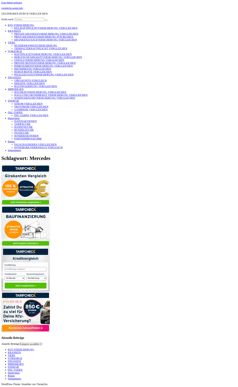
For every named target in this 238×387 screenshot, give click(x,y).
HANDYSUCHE (23, 127)
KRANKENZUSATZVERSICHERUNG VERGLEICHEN (45, 39)
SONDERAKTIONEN (26, 135)
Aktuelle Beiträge (10, 344)
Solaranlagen (14, 150)
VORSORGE (15, 51)
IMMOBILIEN (16, 89)
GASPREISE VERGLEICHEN (31, 109)
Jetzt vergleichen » (25, 285)
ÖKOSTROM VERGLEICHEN (31, 106)
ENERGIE (13, 100)
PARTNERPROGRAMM (27, 138)
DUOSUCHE (21, 132)
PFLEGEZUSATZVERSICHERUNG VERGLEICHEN (44, 74)
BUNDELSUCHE (24, 130)
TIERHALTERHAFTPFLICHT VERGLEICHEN (40, 48)
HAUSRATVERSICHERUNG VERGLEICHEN (40, 92)
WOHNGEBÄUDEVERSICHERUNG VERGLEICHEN (44, 98)
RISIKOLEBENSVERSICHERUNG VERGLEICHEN (43, 66)
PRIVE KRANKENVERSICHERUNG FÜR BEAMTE (44, 36)
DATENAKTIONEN (25, 121)
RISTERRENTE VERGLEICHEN (32, 68)
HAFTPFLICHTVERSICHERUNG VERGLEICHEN (43, 54)
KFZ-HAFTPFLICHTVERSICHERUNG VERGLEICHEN (46, 28)
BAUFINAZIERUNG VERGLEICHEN (35, 86)
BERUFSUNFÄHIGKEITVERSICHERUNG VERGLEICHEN (48, 57)
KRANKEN (14, 31)
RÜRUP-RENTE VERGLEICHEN (33, 71)
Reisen (11, 141)
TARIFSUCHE (22, 124)
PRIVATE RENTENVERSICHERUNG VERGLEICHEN (45, 63)
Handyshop (14, 118)
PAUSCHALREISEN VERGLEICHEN (35, 144)
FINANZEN (14, 77)
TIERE (11, 42)
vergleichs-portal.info (12, 8)
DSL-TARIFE (15, 112)
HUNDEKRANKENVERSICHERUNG (35, 45)
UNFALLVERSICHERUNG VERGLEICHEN (39, 60)
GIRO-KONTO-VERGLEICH (30, 80)
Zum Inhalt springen (11, 2)
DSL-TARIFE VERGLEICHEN (31, 115)
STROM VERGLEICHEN (28, 103)
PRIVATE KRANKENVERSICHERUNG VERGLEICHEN (46, 34)
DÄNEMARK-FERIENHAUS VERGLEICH (38, 147)
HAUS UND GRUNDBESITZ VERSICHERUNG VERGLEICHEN (51, 95)
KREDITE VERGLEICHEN (29, 83)
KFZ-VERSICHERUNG (21, 25)
